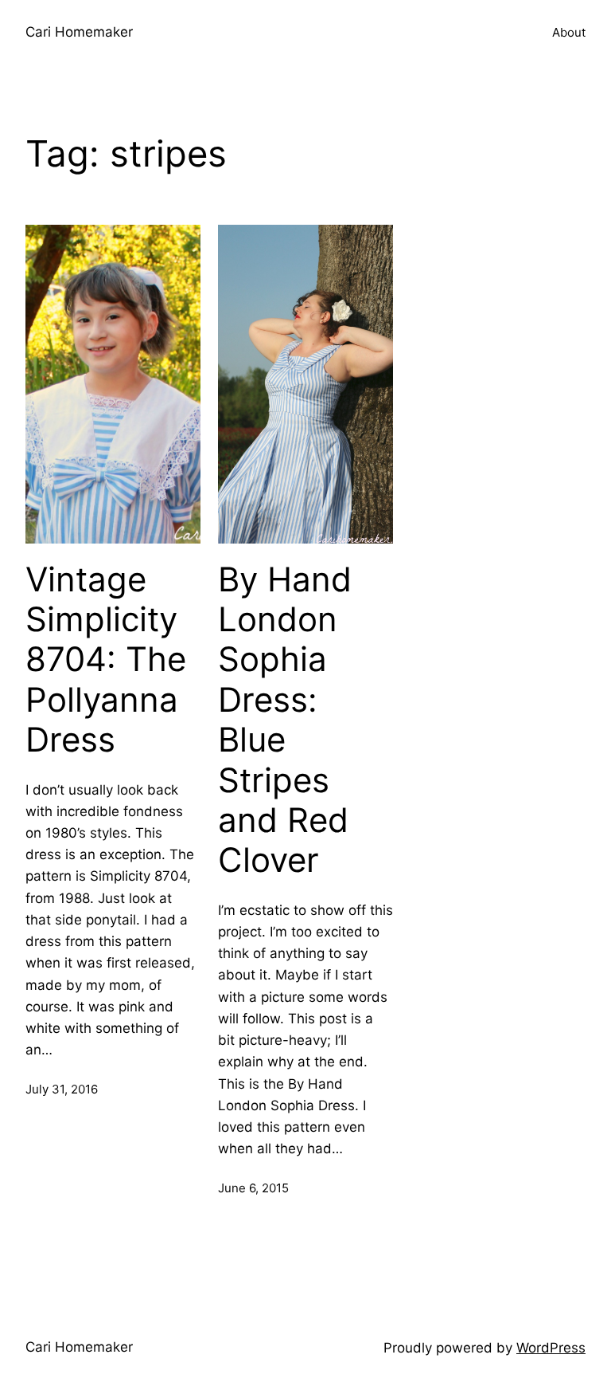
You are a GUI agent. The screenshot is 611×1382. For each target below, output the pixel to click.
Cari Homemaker (79, 32)
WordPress (551, 1348)
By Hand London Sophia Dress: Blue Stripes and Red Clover (285, 720)
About (569, 32)
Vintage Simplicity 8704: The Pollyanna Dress (105, 659)
